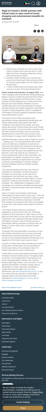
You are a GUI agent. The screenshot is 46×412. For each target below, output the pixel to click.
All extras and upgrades (10, 351)
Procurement (6, 363)
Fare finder (5, 335)
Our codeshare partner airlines (12, 310)
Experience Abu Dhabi (9, 338)
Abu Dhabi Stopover (8, 342)
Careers (4, 304)
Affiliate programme (9, 367)
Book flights (6, 323)
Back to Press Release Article (11, 287)
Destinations (6, 326)
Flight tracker (6, 332)
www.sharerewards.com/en (26, 271)
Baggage (5, 354)
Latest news (6, 301)
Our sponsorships (8, 307)
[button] (27, 3)
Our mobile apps (7, 360)
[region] (23, 398)
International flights (8, 329)
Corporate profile (8, 298)
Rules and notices (8, 370)
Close (23, 408)
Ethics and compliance (9, 313)
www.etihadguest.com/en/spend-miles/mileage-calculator (20, 279)
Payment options (8, 357)
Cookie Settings (23, 402)
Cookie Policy (37, 392)
